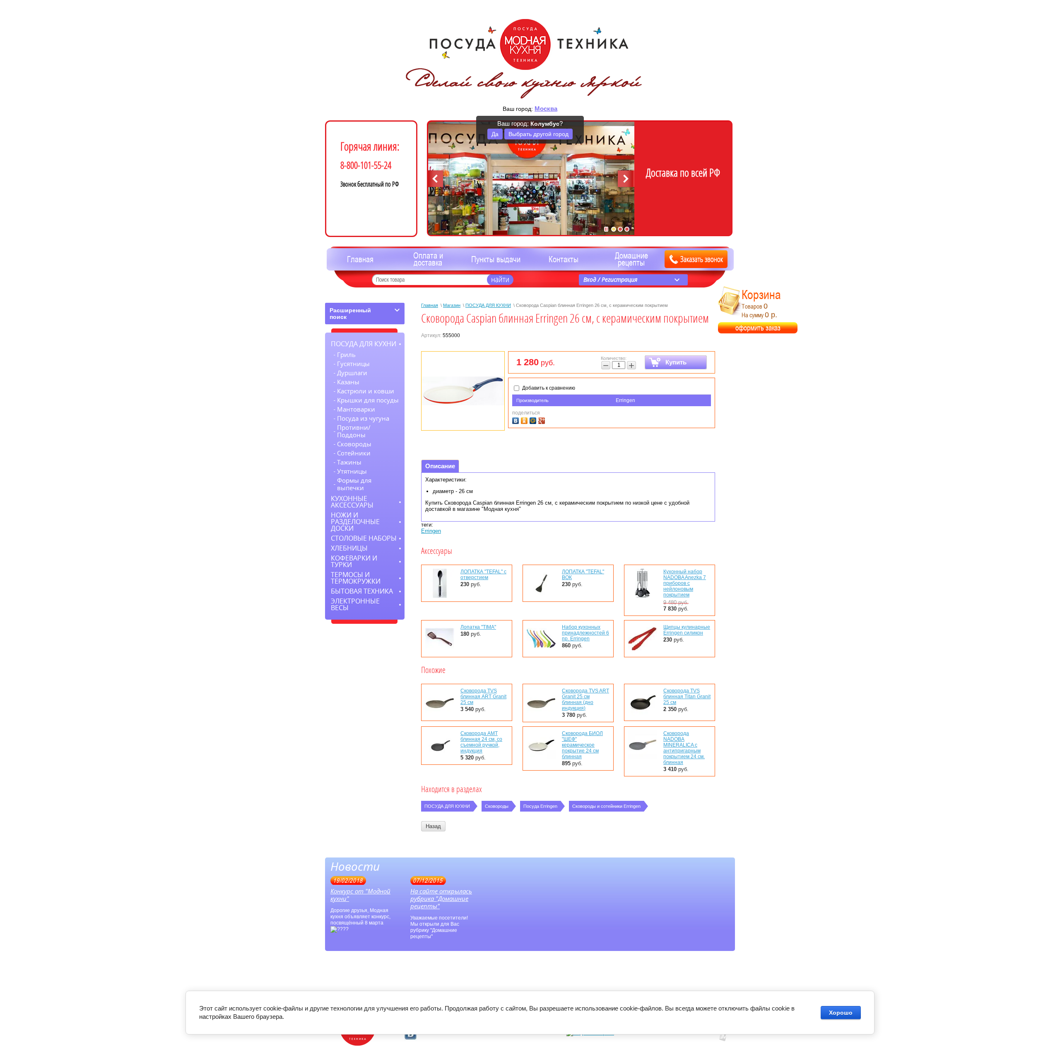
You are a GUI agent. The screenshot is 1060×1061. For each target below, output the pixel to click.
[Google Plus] (542, 419)
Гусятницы (353, 364)
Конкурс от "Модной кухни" (360, 895)
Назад (433, 826)
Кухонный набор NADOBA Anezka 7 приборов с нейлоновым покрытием (684, 583)
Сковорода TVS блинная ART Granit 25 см (483, 696)
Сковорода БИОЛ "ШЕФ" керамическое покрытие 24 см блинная (582, 744)
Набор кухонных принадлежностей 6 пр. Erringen (585, 633)
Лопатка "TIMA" (478, 627)
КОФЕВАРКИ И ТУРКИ (354, 561)
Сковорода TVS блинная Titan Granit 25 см (687, 696)
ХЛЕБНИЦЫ (349, 548)
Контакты (563, 259)
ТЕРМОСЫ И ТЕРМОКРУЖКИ (356, 578)
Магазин (451, 305)
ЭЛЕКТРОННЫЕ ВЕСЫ (355, 604)
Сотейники (354, 453)
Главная (360, 259)
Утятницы (352, 471)
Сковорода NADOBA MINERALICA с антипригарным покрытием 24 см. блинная (684, 747)
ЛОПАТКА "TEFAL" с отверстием (483, 574)
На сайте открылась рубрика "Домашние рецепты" (441, 899)
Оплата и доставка (428, 259)
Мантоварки (356, 409)
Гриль (346, 355)
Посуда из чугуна (363, 418)
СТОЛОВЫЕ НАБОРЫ (364, 538)
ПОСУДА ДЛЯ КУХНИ (488, 305)
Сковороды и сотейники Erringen (606, 806)
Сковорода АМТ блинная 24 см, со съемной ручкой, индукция (481, 742)
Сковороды (496, 806)
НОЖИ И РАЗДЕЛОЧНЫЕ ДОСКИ (355, 521)
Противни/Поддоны (354, 431)
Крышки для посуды (368, 400)
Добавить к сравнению (548, 388)
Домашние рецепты (631, 259)
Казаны (348, 382)
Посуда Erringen (540, 806)
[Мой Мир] (534, 419)
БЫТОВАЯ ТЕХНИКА (362, 591)
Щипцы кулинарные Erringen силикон (686, 630)
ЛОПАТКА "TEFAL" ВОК (583, 574)
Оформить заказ (758, 327)
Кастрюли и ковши (365, 391)
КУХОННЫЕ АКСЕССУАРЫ (352, 502)
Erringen (625, 400)
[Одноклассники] (525, 419)
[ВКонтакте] (516, 419)
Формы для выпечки (354, 484)
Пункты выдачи (495, 259)
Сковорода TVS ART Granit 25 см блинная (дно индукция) (585, 699)
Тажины (349, 462)
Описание (440, 465)
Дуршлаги (352, 373)
